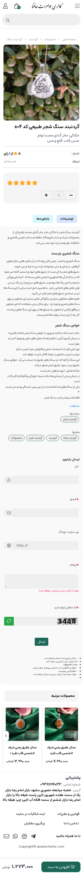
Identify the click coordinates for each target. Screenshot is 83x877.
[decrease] (71, 195)
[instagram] (24, 837)
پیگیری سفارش (34, 823)
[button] (77, 736)
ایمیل (73, 499)
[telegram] (33, 837)
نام (76, 466)
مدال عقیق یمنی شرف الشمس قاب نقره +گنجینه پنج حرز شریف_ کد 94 (61, 750)
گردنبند (33, 39)
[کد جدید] (9, 621)
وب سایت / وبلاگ (68, 532)
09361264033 (50, 784)
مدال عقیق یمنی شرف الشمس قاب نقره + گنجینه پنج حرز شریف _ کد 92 (22, 750)
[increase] (46, 195)
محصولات (50, 39)
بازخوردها (42, 219)
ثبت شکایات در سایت (30, 814)
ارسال (41, 641)
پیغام (73, 564)
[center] (8, 20)
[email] (6, 837)
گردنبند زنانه (70, 438)
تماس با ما (71, 823)
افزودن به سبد (58, 867)
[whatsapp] (15, 837)
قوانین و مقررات (68, 814)
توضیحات (66, 219)
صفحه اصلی (69, 39)
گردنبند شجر (70, 419)
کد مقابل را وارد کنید (65, 607)
